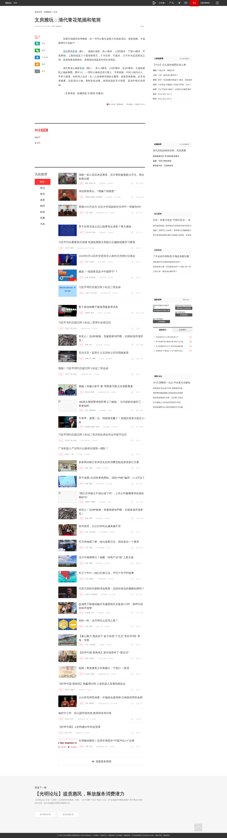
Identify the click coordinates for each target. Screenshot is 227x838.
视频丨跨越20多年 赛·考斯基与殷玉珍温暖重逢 (106, 386)
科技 (155, 85)
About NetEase (86, 835)
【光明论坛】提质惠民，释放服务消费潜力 (80, 793)
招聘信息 (111, 835)
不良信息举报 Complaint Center (143, 835)
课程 (155, 70)
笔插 (75, 51)
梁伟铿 (91, 703)
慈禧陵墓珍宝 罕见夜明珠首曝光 (166, 156)
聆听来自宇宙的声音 (184, 308)
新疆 (92, 674)
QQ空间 (45, 57)
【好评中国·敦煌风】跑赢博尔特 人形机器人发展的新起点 (92, 683)
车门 (92, 613)
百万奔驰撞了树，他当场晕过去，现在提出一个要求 (109, 541)
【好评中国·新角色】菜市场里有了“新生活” (104, 652)
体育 (155, 89)
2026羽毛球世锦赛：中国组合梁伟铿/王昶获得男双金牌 (111, 697)
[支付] (179, 3)
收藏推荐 (158, 144)
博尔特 (67, 690)
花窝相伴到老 (177, 388)
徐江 (86, 410)
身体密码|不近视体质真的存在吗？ (167, 262)
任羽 (86, 213)
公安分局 (88, 232)
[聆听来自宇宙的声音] (183, 305)
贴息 (86, 468)
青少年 (87, 674)
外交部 (91, 262)
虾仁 (90, 345)
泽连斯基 (99, 197)
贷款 (90, 468)
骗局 (90, 484)
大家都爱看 (158, 59)
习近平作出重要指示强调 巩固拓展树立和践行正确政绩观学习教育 (96, 242)
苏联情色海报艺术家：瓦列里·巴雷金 (168, 398)
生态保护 (92, 645)
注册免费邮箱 (205, 3)
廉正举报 (159, 835)
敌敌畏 (87, 313)
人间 (155, 75)
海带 (90, 518)
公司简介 (96, 835)
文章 (90, 746)
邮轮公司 (92, 183)
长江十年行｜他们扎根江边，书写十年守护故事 (106, 572)
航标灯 (91, 579)
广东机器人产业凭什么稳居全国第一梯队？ (83, 448)
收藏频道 (47, 12)
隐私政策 (127, 835)
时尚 (155, 99)
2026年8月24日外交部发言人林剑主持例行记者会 (107, 255)
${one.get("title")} (165, 94)
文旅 (86, 563)
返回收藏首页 (68, 814)
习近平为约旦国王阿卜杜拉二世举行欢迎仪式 (84, 322)
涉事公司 (88, 358)
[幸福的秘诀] (180, 312)
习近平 (67, 248)
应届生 (87, 502)
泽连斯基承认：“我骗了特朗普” (97, 191)
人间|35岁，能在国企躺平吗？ (165, 271)
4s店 (86, 548)
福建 (90, 563)
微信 (43, 50)
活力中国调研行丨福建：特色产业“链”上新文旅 (106, 557)
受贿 (90, 213)
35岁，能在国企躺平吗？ (168, 75)
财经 (155, 80)
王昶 (86, 703)
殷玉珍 (87, 392)
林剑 (86, 262)
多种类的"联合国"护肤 (162, 388)
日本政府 (92, 532)
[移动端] (154, 3)
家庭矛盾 (92, 410)
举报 (142, 26)
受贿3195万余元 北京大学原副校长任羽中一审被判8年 (110, 206)
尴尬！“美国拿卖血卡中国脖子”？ (98, 271)
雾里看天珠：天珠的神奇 (163, 166)
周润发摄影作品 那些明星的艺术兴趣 (168, 407)
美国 (86, 277)
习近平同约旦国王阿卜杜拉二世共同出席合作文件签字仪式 (92, 434)
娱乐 (155, 94)
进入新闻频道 (184, 59)
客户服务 (119, 835)
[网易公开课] (162, 3)
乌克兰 (87, 594)
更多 (43, 71)
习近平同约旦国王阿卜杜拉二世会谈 (100, 287)
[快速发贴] (37, 37)
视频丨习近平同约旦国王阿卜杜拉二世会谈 (83, 368)
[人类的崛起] (158, 319)
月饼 (86, 626)
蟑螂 (94, 358)
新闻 (81, 183)
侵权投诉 (166, 835)
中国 (86, 746)
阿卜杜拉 (94, 293)
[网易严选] (171, 3)
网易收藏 (58, 26)
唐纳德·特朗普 (90, 197)
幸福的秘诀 (184, 315)
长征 (66, 733)
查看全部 (186, 300)
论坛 (160, 376)
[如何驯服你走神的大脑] (161, 305)
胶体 (92, 313)
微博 (43, 64)
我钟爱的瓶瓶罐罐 (160, 393)
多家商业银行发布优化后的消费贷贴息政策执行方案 (109, 462)
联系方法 (104, 835)
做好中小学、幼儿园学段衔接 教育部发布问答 (85, 713)
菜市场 (91, 658)
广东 (72, 454)
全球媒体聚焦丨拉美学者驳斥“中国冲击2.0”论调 (106, 740)
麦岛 (94, 232)
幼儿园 (67, 719)
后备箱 (87, 613)
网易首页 (8, 3)
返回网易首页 (45, 814)
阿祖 (90, 626)
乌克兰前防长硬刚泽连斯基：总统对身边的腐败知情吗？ (111, 588)
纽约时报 (92, 277)
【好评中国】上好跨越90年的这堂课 (79, 726)
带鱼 (86, 345)
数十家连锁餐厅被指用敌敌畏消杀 (98, 306)
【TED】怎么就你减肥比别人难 (169, 64)
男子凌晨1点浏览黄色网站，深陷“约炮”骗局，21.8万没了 (112, 477)
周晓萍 (93, 502)
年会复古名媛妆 (182, 382)
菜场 (86, 658)
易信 (43, 43)
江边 (86, 579)
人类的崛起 (161, 322)
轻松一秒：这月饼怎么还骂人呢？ (98, 620)
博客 (156, 376)
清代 (65, 51)
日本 (86, 532)
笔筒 (82, 68)
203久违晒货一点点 (163, 382)
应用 (15, 3)
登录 (194, 3)
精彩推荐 (158, 300)
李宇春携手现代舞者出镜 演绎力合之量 (169, 342)
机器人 (67, 454)
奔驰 (90, 548)
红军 (70, 733)
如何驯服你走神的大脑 (161, 310)
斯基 (92, 392)
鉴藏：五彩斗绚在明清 (162, 161)
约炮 (86, 484)
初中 (72, 719)
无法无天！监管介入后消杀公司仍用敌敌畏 (104, 352)
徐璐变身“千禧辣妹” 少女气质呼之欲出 (169, 351)
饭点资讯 (99, 345)
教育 (72, 248)
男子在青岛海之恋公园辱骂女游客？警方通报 (105, 226)
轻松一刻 (99, 626)
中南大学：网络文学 (166, 70)
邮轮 (86, 183)
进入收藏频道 (184, 144)
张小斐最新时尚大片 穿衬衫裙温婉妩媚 (169, 346)
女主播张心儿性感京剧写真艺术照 (166, 402)
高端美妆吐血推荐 (175, 393)
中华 (86, 645)
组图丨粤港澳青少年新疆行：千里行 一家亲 (104, 668)
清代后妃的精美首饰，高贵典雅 (169, 150)
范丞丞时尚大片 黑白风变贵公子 (167, 337)
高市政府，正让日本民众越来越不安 (100, 526)
